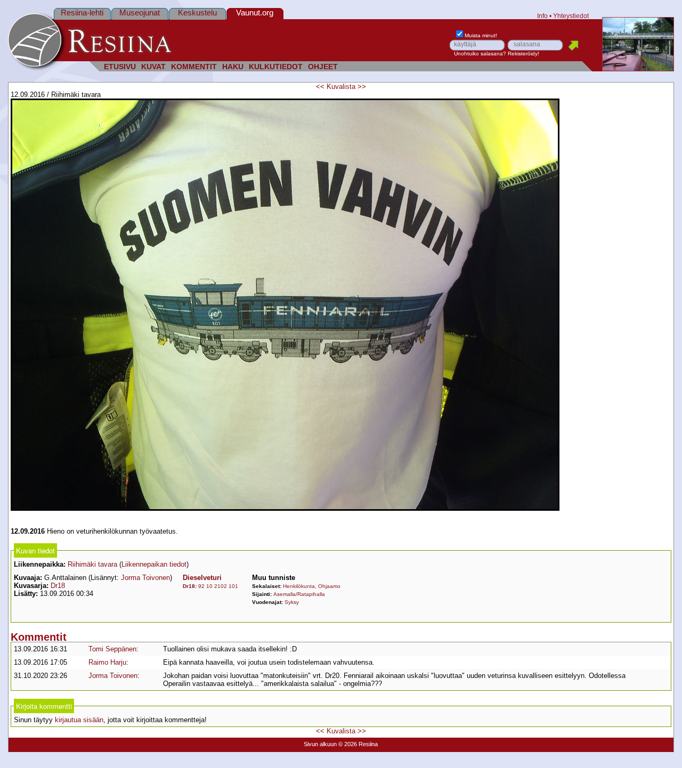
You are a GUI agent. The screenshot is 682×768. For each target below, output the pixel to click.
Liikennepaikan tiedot (153, 564)
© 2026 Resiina (358, 744)
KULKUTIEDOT (276, 67)
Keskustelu (197, 12)
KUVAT (153, 67)
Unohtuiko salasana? (480, 53)
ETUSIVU (120, 67)
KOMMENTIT (194, 67)
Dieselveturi (202, 578)
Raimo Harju (107, 662)
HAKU (232, 67)
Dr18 (58, 586)
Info (542, 15)
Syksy (292, 602)
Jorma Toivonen (145, 578)
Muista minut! (481, 35)
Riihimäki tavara (92, 564)
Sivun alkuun (320, 744)
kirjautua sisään (79, 720)
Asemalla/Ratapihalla (299, 594)
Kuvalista (341, 87)
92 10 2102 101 (218, 586)
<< (320, 87)
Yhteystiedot (571, 15)
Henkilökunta (299, 586)
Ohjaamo (329, 586)
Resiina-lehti (82, 12)
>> (362, 87)
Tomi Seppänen (112, 649)
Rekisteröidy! (523, 53)
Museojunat (139, 12)
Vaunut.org (254, 12)
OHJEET (323, 67)
